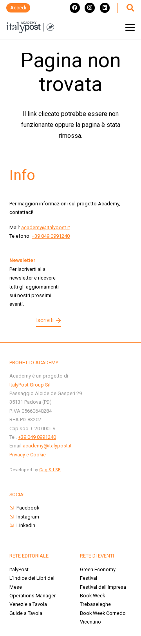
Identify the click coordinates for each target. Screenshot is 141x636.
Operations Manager (32, 596)
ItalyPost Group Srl (30, 385)
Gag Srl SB (50, 469)
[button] (130, 8)
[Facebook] (75, 8)
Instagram (27, 517)
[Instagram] (90, 8)
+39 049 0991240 (51, 236)
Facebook (27, 508)
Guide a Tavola (25, 613)
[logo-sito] (30, 27)
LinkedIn (25, 525)
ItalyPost (19, 569)
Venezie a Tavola (28, 604)
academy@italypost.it (45, 227)
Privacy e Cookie (27, 455)
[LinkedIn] (105, 8)
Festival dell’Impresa (103, 587)
